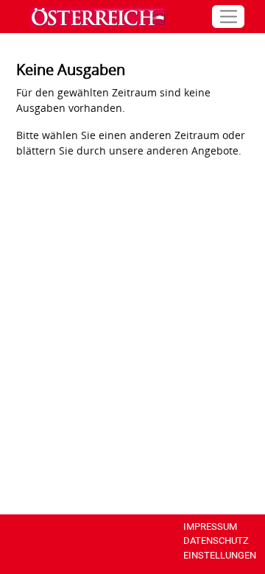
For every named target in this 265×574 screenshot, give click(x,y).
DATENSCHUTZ (216, 540)
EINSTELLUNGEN (219, 555)
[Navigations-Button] (228, 16)
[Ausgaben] (94, 16)
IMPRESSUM (210, 526)
